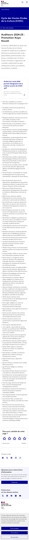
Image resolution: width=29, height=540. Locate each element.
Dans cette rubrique (8, 28)
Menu (26, 2)
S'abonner (15, 482)
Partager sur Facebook (2, 457)
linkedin (7, 495)
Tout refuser (14, 533)
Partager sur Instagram (15, 457)
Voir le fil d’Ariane (5, 9)
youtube (20, 495)
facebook (11, 495)
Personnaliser (14, 537)
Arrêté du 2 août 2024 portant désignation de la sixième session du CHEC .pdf (13, 84)
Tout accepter (14, 528)
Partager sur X (7, 457)
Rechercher (22, 2)
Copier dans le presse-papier (20, 457)
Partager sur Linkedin (11, 457)
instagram (15, 495)
